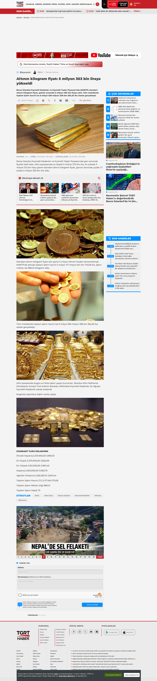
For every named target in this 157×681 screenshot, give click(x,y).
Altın (37, 164)
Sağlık (52, 656)
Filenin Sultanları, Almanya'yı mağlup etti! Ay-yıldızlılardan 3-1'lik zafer (127, 285)
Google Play (113, 632)
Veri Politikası (60, 640)
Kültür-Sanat (36, 653)
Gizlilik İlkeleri (60, 632)
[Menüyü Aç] (94, 4)
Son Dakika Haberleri (56, 661)
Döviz (18, 659)
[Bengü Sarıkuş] (34, 72)
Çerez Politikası (44, 640)
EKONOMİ (47, 4)
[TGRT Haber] (19, 4)
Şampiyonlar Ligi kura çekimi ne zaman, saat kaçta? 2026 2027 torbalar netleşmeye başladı (100, 661)
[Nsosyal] (60, 100)
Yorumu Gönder (92, 605)
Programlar (53, 651)
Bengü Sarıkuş (52, 72)
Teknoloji (53, 667)
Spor (51, 664)
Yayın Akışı (53, 669)
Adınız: (21, 567)
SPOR (68, 4)
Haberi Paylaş (27, 100)
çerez (56, 674)
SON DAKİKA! (24, 11)
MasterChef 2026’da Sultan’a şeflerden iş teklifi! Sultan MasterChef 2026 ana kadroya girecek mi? (127, 246)
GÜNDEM (38, 4)
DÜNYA (54, 4)
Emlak (18, 669)
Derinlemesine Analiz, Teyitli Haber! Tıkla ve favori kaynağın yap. (56, 64)
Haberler (19, 17)
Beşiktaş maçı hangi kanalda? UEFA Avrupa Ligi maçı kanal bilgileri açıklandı (96, 669)
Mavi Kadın (36, 664)
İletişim (42, 634)
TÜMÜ (136, 11)
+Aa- (74, 100)
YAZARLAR (30, 4)
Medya (35, 667)
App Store (129, 632)
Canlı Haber (19, 656)
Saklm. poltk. (43, 642)
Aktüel (18, 651)
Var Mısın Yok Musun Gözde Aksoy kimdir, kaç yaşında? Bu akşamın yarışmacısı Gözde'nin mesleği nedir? (126, 266)
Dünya (18, 661)
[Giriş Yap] (97, 4)
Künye (42, 632)
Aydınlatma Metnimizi (67, 676)
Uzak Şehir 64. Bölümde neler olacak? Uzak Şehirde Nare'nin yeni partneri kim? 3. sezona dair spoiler (64, 11)
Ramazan (53, 653)
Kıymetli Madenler (41, 161)
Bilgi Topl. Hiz (60, 637)
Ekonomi (26, 17)
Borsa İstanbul (23, 161)
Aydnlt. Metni (60, 642)
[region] (79, 675)
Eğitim (18, 664)
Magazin (35, 661)
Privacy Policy (60, 634)
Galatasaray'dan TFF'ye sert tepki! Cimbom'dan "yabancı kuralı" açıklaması (114, 11)
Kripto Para (36, 656)
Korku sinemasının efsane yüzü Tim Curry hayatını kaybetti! (126, 275)
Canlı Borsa (19, 653)
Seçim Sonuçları (55, 659)
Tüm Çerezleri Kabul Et (113, 675)
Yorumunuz (34, 577)
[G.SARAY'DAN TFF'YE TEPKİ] (60, 530)
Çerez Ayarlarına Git (131, 675)
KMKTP (20, 265)
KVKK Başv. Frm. (61, 645)
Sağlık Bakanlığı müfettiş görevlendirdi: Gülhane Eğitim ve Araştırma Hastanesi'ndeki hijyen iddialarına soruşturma (104, 659)
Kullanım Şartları (61, 629)
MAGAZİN (75, 4)
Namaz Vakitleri (37, 669)
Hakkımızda (43, 629)
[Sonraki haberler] (99, 178)
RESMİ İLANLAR (86, 4)
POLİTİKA (61, 4)
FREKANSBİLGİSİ (123, 4)
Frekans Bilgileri (44, 637)
